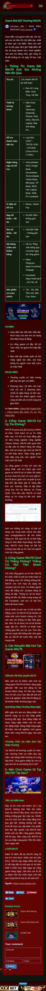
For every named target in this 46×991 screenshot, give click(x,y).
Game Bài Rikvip (28, 911)
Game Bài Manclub (29, 922)
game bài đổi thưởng (24, 429)
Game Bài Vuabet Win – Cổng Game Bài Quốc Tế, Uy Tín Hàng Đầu (23, 412)
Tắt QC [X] (23, 983)
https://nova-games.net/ (24, 883)
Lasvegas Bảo (17, 26)
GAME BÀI (25, 933)
